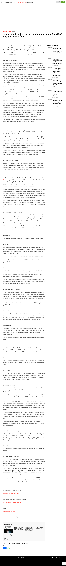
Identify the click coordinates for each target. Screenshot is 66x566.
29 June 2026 (7, 539)
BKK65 (5, 31)
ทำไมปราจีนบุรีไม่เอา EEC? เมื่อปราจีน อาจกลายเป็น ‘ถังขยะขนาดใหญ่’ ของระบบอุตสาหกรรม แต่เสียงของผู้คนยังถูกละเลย (57, 72)
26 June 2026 (27, 533)
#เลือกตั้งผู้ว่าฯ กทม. (25, 543)
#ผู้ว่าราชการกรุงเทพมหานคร (16, 543)
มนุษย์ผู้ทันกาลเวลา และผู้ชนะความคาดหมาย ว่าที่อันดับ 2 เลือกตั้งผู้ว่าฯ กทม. (18, 528)
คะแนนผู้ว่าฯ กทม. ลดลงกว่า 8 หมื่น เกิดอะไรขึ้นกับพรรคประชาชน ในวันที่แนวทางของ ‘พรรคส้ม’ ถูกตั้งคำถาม (8, 536)
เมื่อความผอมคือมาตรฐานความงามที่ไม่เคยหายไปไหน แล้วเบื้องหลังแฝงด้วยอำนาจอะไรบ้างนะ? (57, 83)
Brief (9, 31)
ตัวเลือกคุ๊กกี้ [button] (58, 1)
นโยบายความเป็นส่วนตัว (21, 557)
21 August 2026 (55, 77)
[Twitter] (7, 548)
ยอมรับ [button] (63, 1)
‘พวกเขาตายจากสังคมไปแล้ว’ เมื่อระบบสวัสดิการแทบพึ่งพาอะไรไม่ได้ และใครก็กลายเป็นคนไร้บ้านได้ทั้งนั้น (29, 529)
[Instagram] (56, 557)
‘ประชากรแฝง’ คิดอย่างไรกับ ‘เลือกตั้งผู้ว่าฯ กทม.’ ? (39, 528)
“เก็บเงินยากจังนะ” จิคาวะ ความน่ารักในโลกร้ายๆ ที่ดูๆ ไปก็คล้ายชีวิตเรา (57, 93)
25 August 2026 (55, 88)
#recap (5, 543)
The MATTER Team (14, 39)
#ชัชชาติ (9, 543)
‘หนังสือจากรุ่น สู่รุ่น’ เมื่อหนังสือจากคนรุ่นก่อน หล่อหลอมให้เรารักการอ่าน (57, 103)
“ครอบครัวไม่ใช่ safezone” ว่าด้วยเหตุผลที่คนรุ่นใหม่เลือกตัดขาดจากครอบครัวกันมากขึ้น (57, 61)
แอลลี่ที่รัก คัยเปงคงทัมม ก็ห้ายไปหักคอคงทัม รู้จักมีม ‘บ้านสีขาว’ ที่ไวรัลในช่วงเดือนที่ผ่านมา (57, 51)
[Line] (10, 548)
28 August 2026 (55, 65)
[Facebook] (4, 548)
